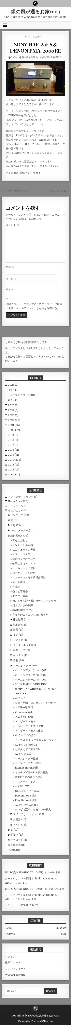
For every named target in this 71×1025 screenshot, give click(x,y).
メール (11, 278)
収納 (15, 634)
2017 (13, 444)
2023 (13, 415)
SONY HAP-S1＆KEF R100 (31, 684)
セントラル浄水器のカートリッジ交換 (34, 600)
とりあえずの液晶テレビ (29, 749)
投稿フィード (13, 962)
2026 (13, 384)
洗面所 (17, 624)
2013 (13, 464)
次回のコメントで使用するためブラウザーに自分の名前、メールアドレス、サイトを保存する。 (34, 306)
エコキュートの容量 (24, 549)
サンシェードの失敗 (16, 905)
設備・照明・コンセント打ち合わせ (35, 702)
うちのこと (14, 510)
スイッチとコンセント (26, 814)
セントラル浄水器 (22, 545)
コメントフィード (15, 968)
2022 (14, 420)
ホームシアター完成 (26, 758)
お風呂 (17, 819)
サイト (9, 289)
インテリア (16, 515)
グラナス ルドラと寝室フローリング (36, 739)
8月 (14, 390)
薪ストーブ (19, 650)
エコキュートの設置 (24, 572)
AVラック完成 (23, 753)
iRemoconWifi (24, 712)
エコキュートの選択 (24, 568)
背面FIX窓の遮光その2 (28, 776)
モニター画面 (20, 596)
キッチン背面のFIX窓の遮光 (31, 772)
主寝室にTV (22, 786)
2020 (14, 430)
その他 (12, 849)
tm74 (14, 57)
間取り (14, 834)
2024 (13, 410)
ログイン (10, 956)
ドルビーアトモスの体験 (29, 730)
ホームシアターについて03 (31, 679)
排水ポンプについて (24, 559)
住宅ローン (16, 839)
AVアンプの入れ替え (27, 804)
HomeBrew (15, 501)
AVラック (20, 698)
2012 (13, 469)
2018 (13, 440)
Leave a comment (52, 57)
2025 (13, 405)
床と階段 (18, 619)
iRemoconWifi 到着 (26, 767)
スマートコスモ (21, 554)
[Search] (35, 3)
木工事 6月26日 (24, 707)
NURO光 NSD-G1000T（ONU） (25, 872)
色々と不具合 (20, 591)
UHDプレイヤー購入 (27, 790)
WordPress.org (15, 974)
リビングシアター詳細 (28, 763)
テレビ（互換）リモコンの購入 (33, 809)
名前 (10, 266)
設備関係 (15, 535)
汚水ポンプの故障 (22, 605)
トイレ (17, 824)
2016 (13, 449)
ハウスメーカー (19, 530)
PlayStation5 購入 (26, 795)
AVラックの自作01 (26, 735)
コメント (12, 224)
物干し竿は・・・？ (24, 563)
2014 (14, 459)
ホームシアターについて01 (30, 670)
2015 (13, 454)
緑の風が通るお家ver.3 (35, 11)
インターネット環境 (24, 645)
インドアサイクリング (21, 496)
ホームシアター (36, 37)
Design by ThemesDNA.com (35, 1021)
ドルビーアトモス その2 (29, 726)
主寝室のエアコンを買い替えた (30, 614)
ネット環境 (18, 582)
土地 (13, 525)
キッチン (18, 655)
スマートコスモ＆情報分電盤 (29, 577)
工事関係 (15, 845)
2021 (14, 425)
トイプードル (15, 505)
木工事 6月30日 (24, 716)
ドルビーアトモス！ (26, 781)
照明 (15, 660)
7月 (14, 400)
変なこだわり (20, 540)
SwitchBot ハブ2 (22, 609)
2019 (13, 435)
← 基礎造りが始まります (16, 190)
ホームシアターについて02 (31, 675)
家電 (15, 629)
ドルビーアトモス (25, 721)
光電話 (16, 586)
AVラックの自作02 (26, 744)
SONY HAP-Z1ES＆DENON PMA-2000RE (35, 47)
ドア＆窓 (18, 639)
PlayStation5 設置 (26, 800)
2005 (14, 474)
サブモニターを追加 (24, 394)
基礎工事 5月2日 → (58, 190)
